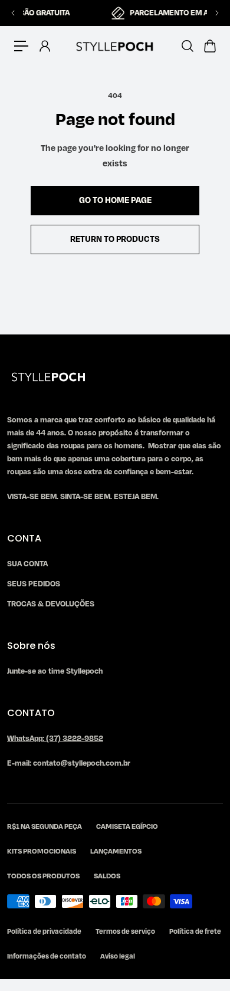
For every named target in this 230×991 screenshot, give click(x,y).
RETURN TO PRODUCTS (115, 239)
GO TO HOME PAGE (115, 200)
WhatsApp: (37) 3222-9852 (55, 738)
